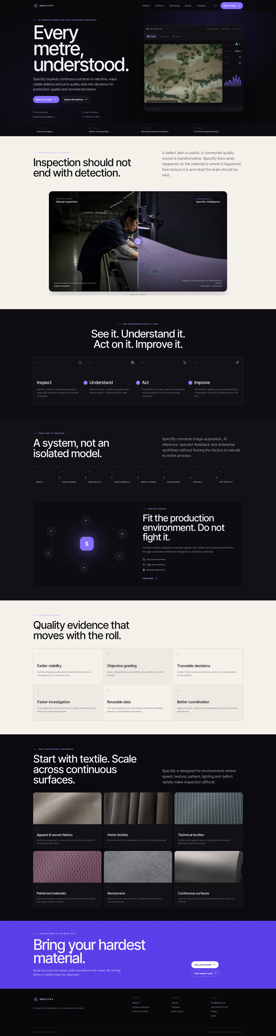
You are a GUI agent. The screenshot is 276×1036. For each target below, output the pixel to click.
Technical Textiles (140, 1011)
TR (215, 6)
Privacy (214, 1011)
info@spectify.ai (218, 1003)
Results (188, 5)
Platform (146, 5)
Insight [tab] (177, 36)
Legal (213, 1016)
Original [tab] (153, 36)
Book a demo (177, 1011)
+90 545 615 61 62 (219, 1007)
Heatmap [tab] (165, 36)
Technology (174, 5)
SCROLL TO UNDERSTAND (47, 117)
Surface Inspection (140, 1007)
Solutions (159, 5)
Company (201, 5)
